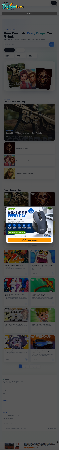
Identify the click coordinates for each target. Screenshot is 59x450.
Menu (30, 13)
